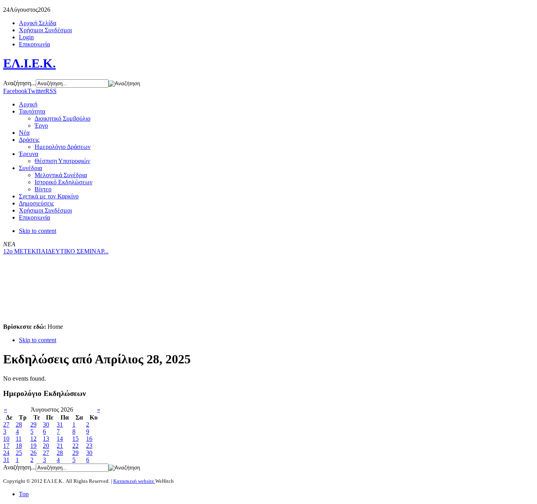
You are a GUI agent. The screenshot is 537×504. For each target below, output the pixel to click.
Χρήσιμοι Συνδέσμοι (45, 30)
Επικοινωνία (34, 44)
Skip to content (37, 230)
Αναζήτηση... (19, 83)
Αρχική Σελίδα (37, 23)
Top (24, 494)
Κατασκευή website (134, 481)
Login (26, 37)
